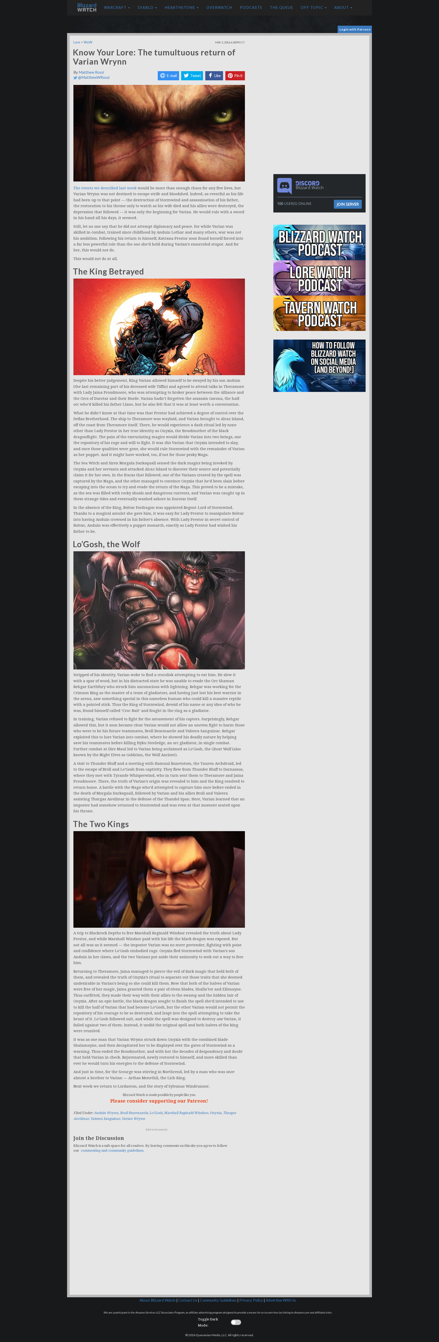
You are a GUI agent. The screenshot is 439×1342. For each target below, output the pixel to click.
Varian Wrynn (133, 1119)
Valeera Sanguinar (105, 1119)
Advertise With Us (281, 1300)
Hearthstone (180, 7)
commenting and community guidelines (112, 1150)
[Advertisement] (321, 71)
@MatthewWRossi (93, 77)
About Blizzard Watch (157, 1300)
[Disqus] (159, 1226)
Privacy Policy (251, 1300)
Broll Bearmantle (134, 1113)
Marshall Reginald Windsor (186, 1113)
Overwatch (219, 7)
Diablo (146, 7)
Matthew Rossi (91, 72)
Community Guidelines (218, 1300)
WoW (88, 42)
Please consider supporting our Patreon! (159, 1101)
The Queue (281, 7)
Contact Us (187, 1300)
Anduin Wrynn (106, 1113)
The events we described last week (105, 188)
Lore (76, 42)
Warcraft (116, 7)
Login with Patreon (355, 29)
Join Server (348, 204)
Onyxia (216, 1113)
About (342, 7)
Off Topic (312, 7)
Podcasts (251, 7)
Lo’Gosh (155, 1113)
